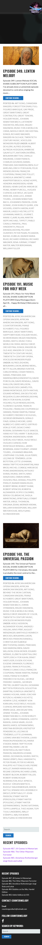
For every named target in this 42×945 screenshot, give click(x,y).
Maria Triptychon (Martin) (18, 464)
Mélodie (19, 125)
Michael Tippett (18, 220)
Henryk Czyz (10, 700)
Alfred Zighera (22, 146)
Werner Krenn (28, 504)
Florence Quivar (12, 406)
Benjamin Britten (13, 155)
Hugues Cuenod (12, 443)
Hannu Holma (11, 694)
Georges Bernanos (13, 418)
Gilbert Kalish (20, 685)
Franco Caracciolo (14, 669)
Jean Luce (18, 196)
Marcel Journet (23, 214)
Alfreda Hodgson (13, 149)
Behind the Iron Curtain (17, 592)
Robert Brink (10, 486)
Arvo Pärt (17, 629)
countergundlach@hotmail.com (14, 909)
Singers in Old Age (13, 137)
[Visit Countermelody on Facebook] (3, 921)
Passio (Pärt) (10, 759)
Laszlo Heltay (19, 211)
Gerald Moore (17, 421)
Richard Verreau (19, 239)
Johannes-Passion (20, 202)
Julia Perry (31, 455)
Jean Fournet (21, 449)
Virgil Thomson (20, 501)
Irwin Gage (9, 710)
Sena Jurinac (20, 242)
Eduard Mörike (11, 393)
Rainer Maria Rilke (22, 483)
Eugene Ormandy (12, 663)
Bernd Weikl (29, 365)
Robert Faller (28, 774)
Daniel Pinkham (12, 375)
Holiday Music (11, 118)
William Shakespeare (15, 507)
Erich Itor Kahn (22, 168)
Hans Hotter (10, 433)
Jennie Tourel (11, 713)
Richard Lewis (28, 771)
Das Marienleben (23, 165)
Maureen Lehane (22, 753)
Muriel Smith (10, 341)
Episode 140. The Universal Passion (18, 556)
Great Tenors (25, 115)
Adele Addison (19, 623)
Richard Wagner (20, 134)
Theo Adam (27, 808)
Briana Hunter (25, 368)
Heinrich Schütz (23, 697)
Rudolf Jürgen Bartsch (16, 784)
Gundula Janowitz (14, 177)
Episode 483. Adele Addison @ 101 (15, 895)
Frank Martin (20, 412)
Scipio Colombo (25, 492)
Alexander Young (13, 626)
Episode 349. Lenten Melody (19, 73)
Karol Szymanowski (22, 725)
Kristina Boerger (13, 728)
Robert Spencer (12, 489)
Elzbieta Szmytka (22, 654)
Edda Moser (20, 651)
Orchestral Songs (13, 347)
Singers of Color (22, 350)
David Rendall (23, 381)
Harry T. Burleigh (28, 433)
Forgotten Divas (22, 106)
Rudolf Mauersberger (15, 787)
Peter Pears (20, 233)
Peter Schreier (25, 762)
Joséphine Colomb (13, 455)
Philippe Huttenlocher (16, 765)
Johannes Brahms (22, 452)
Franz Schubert (19, 676)
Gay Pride (28, 109)
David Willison (21, 384)
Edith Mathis (30, 390)
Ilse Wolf (18, 193)
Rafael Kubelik (11, 236)
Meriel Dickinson (13, 756)
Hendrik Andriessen (14, 183)
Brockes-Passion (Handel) (17, 639)
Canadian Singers (13, 595)
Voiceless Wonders (14, 359)
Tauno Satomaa (29, 805)
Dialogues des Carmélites (17, 387)
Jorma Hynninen (19, 719)
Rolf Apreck (25, 781)
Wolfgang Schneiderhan (17, 818)
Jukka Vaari (18, 722)
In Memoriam (10, 338)
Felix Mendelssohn (23, 402)
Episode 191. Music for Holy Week (18, 286)
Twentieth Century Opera (18, 356)
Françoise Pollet (24, 174)
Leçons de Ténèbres (14, 458)
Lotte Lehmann (22, 461)
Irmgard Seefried (22, 706)
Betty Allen (9, 368)
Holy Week (17, 439)
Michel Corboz (18, 467)
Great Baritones (12, 112)
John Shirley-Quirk (22, 205)
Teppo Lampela (11, 808)
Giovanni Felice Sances (25, 430)
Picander (33, 233)
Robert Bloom (11, 774)
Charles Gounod (12, 162)
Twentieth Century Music (18, 353)
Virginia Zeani (11, 504)
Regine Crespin (11, 771)
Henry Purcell (18, 189)
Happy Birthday (11, 335)
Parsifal (16, 223)
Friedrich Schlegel (25, 415)
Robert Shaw (26, 486)
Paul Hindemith (27, 759)
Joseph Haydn (20, 208)
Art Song (20, 103)
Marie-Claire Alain (13, 217)
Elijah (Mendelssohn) (25, 396)
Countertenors (12, 325)
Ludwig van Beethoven (16, 737)
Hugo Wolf (30, 439)
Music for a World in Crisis (18, 611)
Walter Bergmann (21, 245)
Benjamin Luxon (12, 365)
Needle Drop (17, 131)
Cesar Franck (22, 159)
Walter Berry (21, 814)
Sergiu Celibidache (13, 495)
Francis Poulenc (21, 666)
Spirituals (23, 498)
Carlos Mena (10, 372)
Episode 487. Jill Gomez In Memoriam (20, 848)
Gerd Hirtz (20, 424)
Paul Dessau (19, 480)
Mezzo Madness (27, 338)
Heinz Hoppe (30, 180)
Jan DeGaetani (24, 710)
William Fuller (11, 248)
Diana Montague (12, 390)
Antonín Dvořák (25, 152)
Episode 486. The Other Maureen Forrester (19, 881)
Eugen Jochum (23, 660)
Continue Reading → (13, 98)
